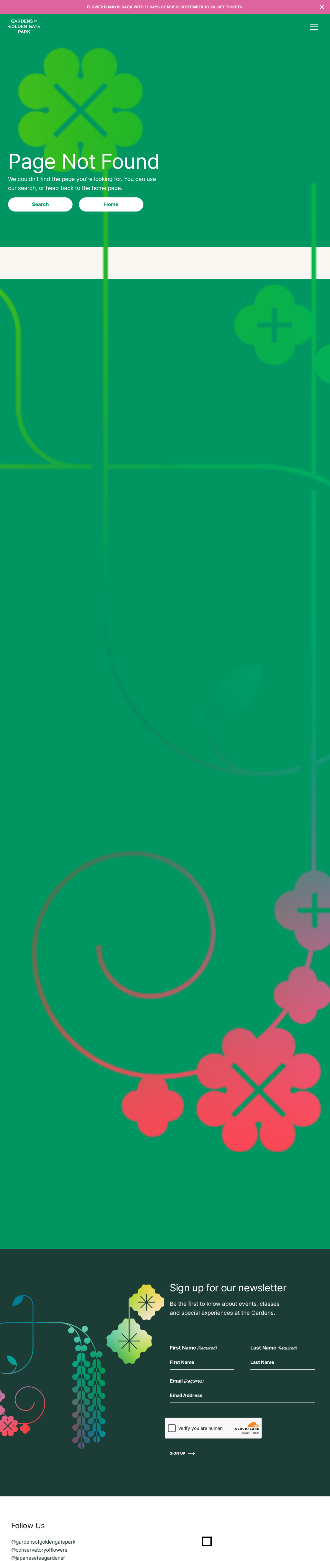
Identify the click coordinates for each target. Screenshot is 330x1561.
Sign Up (177, 1453)
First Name (193, 1348)
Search (40, 204)
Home (111, 204)
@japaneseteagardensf (38, 1558)
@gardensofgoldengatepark (43, 1542)
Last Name (273, 1348)
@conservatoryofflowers (39, 1550)
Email (186, 1381)
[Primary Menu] (314, 27)
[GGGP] (24, 27)
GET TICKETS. (230, 7)
